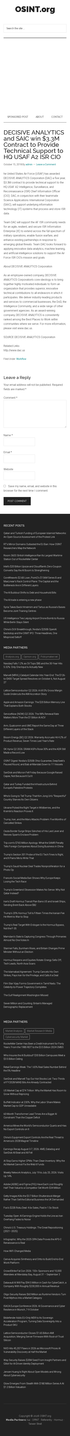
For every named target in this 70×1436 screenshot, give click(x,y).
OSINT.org (35, 9)
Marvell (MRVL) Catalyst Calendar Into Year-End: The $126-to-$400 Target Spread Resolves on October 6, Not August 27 (34, 679)
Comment (10, 397)
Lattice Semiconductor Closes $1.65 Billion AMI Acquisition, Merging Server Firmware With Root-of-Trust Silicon (34, 1337)
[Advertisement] (35, 75)
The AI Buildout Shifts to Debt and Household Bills (30, 592)
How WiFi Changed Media (17, 1251)
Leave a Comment (46, 164)
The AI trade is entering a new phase (22, 600)
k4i (28, 1420)
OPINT (35, 1420)
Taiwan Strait (35, 1423)
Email (8, 452)
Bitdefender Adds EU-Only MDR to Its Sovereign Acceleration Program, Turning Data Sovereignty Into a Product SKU (32, 1321)
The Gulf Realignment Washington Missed (26, 995)
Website (8, 469)
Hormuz (58, 1420)
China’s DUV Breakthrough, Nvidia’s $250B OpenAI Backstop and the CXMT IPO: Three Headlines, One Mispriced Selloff (30, 633)
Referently (46, 1420)
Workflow (21, 359)
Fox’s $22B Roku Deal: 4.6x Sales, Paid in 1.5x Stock (31, 1207)
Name (8, 435)
